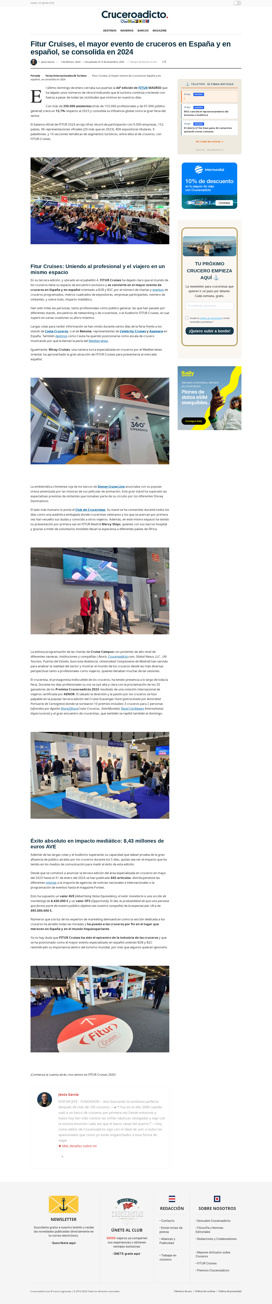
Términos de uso (183, 1291)
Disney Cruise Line (111, 487)
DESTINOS (109, 30)
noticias (51, 882)
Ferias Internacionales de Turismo (66, 75)
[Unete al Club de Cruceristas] (127, 1211)
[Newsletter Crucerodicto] (63, 1204)
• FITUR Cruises (206, 1263)
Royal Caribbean (132, 708)
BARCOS (143, 30)
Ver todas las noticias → (209, 141)
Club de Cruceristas (90, 509)
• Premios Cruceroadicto (212, 1270)
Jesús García (47, 62)
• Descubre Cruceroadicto (213, 1221)
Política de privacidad (230, 1291)
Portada (35, 75)
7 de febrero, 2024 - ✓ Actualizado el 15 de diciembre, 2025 (92, 62)
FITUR (143, 88)
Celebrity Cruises (133, 331)
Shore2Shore (69, 708)
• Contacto (166, 1221)
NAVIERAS (126, 30)
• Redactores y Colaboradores (216, 1239)
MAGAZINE (160, 30)
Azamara (156, 331)
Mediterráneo (98, 341)
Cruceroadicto (118, 656)
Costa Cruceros (56, 331)
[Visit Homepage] (136, 16)
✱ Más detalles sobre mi (77, 1146)
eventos (158, 290)
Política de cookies (205, 1291)
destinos (61, 336)
